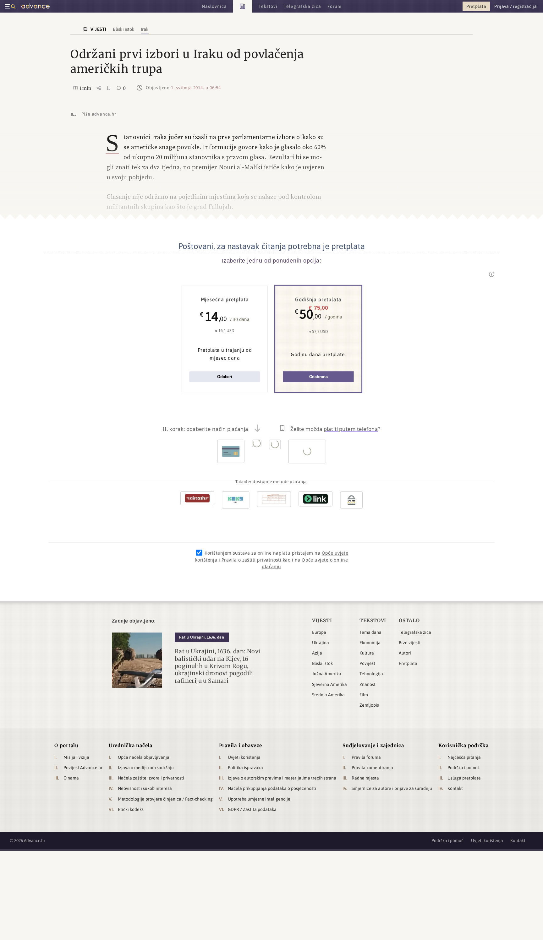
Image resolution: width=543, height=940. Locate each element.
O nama (71, 777)
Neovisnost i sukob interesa (145, 788)
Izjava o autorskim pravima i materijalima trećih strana (282, 777)
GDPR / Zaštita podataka (252, 809)
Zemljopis (369, 705)
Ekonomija (370, 642)
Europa (319, 632)
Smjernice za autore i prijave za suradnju (392, 788)
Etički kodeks (131, 809)
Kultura (366, 652)
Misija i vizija (76, 757)
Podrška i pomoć (463, 767)
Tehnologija (371, 673)
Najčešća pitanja (464, 757)
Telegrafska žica (415, 632)
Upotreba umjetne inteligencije (259, 798)
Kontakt (455, 788)
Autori (405, 652)
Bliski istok (322, 663)
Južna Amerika (326, 673)
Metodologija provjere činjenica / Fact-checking (165, 798)
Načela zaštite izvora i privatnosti (151, 777)
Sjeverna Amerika (329, 684)
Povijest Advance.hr (82, 767)
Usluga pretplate (464, 777)
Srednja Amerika (328, 694)
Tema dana (370, 632)
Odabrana (318, 376)
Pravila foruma (366, 757)
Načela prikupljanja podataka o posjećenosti (272, 788)
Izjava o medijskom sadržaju (146, 767)
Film (363, 694)
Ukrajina (320, 642)
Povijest (367, 663)
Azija (317, 652)
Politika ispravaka (245, 767)
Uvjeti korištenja (244, 757)
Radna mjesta (365, 777)
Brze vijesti (409, 642)
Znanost (367, 684)
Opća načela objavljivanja (143, 757)
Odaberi (224, 376)
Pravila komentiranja (372, 767)
